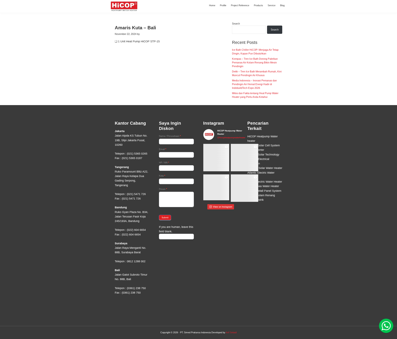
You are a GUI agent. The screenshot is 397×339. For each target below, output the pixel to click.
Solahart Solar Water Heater (264, 168)
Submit (165, 217)
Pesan (163, 189)
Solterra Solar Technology (263, 154)
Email (162, 149)
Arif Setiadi (231, 332)
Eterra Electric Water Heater (264, 181)
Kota (162, 175)
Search (236, 23)
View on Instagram (222, 206)
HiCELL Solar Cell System (263, 145)
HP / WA (164, 162)
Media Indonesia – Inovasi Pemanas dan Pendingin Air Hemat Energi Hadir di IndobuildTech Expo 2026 (254, 84)
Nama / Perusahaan (170, 136)
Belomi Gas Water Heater (263, 186)
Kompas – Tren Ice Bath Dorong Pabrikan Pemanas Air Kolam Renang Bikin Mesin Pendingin (255, 63)
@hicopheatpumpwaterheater (231, 137)
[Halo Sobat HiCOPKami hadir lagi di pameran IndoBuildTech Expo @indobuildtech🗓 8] (244, 157)
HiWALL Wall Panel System (264, 190)
